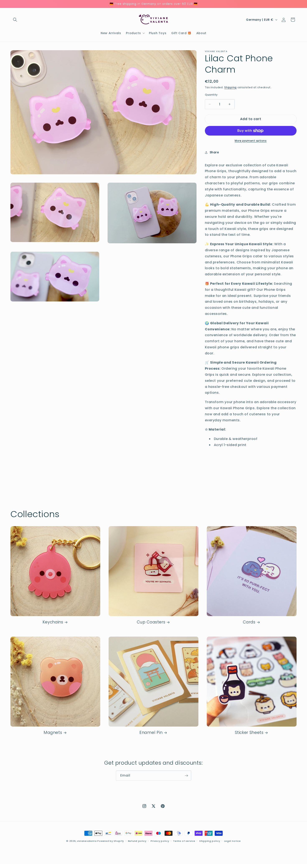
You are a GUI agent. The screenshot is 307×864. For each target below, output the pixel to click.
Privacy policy (160, 841)
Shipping (230, 87)
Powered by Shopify (110, 841)
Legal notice (232, 841)
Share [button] (214, 152)
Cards (249, 622)
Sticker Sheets (249, 732)
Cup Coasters (151, 622)
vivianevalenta (87, 841)
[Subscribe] (186, 776)
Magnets (53, 732)
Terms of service (184, 841)
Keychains (53, 622)
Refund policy (137, 841)
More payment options (250, 140)
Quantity (211, 95)
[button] (15, 19)
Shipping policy (209, 841)
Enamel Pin (151, 732)
